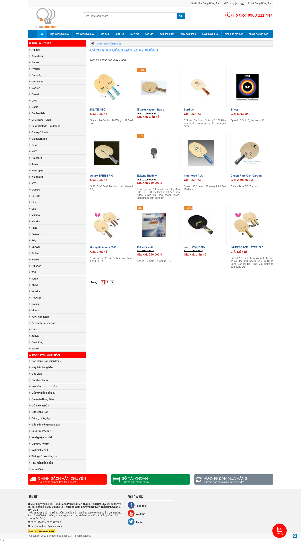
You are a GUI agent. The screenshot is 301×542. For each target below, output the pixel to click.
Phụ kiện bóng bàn (42, 462)
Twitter (140, 522)
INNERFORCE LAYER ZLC (247, 247)
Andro (35, 62)
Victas (35, 310)
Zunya (35, 335)
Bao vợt (149, 34)
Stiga (34, 240)
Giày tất (134, 34)
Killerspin (37, 170)
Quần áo (119, 34)
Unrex (35, 329)
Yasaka (36, 291)
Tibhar (35, 253)
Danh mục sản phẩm (46, 354)
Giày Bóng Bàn (40, 405)
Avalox (36, 68)
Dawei (35, 94)
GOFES (36, 189)
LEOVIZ (36, 196)
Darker (36, 88)
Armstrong (38, 56)
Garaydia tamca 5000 (103, 247)
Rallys (35, 304)
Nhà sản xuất (41, 43)
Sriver (234, 109)
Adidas (36, 49)
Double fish (38, 113)
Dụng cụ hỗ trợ (40, 443)
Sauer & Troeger (41, 431)
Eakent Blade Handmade (46, 126)
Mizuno (36, 215)
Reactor (36, 297)
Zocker (36, 348)
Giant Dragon (39, 138)
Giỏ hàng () (230, 3)
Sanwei (36, 246)
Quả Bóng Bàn (40, 412)
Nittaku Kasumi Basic (150, 109)
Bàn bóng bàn (167, 34)
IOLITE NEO (97, 109)
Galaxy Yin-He (40, 132)
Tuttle (35, 278)
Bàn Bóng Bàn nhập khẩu (46, 361)
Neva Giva (38, 469)
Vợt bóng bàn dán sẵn (44, 386)
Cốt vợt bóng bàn (85, 34)
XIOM (35, 285)
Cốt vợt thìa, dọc (41, 418)
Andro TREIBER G (101, 175)
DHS (34, 100)
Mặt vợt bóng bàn (59, 34)
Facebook (141, 505)
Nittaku (36, 221)
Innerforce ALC (193, 175)
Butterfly (37, 75)
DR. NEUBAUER (41, 119)
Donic (35, 107)
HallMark (37, 157)
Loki (34, 208)
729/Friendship (40, 316)
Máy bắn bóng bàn (42, 367)
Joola (35, 164)
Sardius (189, 109)
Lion (34, 202)
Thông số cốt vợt (234, 34)
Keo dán (105, 34)
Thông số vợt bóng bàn (45, 456)
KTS (34, 183)
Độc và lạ (37, 373)
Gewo (35, 145)
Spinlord (36, 234)
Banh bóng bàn (210, 34)
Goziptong (37, 342)
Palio (34, 227)
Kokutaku (37, 177)
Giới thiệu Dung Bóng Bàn (205, 3)
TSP (34, 272)
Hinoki (35, 259)
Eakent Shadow (147, 175)
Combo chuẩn (40, 380)
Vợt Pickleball (40, 450)
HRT (34, 151)
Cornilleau (37, 81)
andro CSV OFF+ (194, 247)
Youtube (140, 514)
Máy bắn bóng (188, 34)
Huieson (36, 266)
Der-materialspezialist (44, 323)
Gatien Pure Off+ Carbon (246, 175)
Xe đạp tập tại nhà (42, 437)
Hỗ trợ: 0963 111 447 (252, 15)
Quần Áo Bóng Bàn (43, 399)
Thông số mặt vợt (258, 34)
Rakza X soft (145, 247)
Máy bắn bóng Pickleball (46, 424)
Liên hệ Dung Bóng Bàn (258, 3)
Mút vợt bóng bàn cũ (43, 392)
